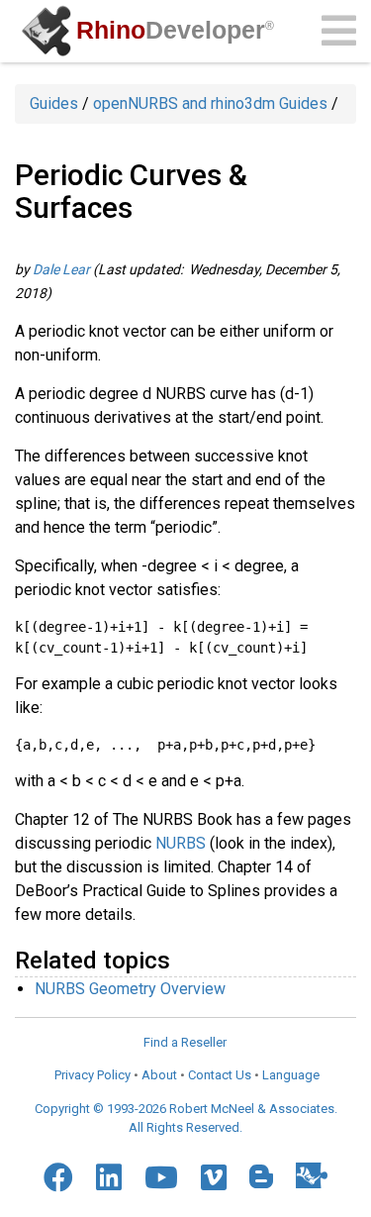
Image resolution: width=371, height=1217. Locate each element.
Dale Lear (61, 269)
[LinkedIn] (109, 1177)
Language (291, 1074)
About (159, 1074)
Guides (54, 103)
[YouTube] (161, 1177)
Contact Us (219, 1074)
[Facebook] (58, 1177)
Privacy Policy (92, 1074)
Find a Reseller (185, 1042)
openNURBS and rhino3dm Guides (210, 103)
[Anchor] (182, 958)
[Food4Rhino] (311, 1175)
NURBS (180, 843)
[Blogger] (261, 1176)
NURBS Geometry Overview (130, 988)
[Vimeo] (213, 1177)
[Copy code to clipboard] (330, 637)
